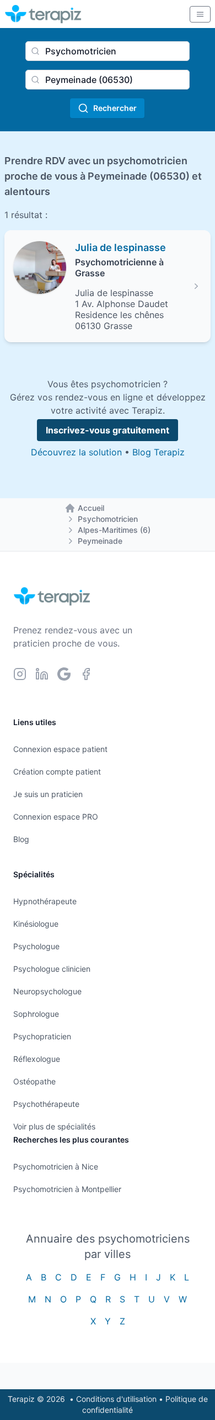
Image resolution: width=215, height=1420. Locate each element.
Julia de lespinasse (120, 247)
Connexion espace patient (60, 749)
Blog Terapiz (158, 452)
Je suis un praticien (48, 794)
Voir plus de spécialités (54, 1126)
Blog (21, 839)
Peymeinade (100, 540)
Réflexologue (36, 1058)
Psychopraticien (42, 1036)
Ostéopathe (34, 1081)
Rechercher (115, 108)
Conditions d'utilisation (116, 1399)
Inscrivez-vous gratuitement (107, 430)
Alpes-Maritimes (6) (114, 529)
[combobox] (107, 51)
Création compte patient (57, 771)
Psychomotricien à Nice (55, 1166)
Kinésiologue (35, 923)
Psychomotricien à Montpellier (67, 1189)
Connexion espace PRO (55, 816)
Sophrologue (36, 1013)
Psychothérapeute (46, 1104)
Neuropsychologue (47, 991)
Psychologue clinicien (51, 968)
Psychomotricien (108, 519)
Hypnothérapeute (45, 901)
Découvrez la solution (76, 452)
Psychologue (36, 946)
